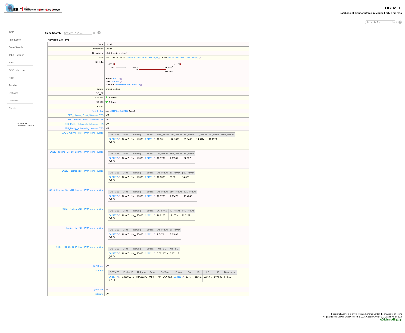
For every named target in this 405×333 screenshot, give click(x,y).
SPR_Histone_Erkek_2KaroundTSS (85, 119)
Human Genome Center (368, 314)
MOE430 (99, 270)
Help (11, 77)
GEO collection (17, 70)
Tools (11, 62)
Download (14, 100)
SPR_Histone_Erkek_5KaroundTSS (85, 115)
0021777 (113, 139)
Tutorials (13, 85)
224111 (116, 78)
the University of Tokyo (391, 314)
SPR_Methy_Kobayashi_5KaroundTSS (84, 124)
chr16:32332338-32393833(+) (143, 57)
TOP (11, 32)
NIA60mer (98, 266)
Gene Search (16, 47)
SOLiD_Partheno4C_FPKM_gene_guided (82, 209)
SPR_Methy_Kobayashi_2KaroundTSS (84, 128)
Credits (12, 108)
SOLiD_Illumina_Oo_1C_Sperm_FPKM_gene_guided (76, 151)
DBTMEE (393, 8)
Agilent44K (98, 289)
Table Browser (16, 55)
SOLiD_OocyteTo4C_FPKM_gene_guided (82, 132)
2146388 (114, 81)
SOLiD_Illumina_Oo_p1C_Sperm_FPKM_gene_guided (76, 190)
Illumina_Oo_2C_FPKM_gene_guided (84, 228)
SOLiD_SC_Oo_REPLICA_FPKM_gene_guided (79, 247)
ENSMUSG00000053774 (127, 84)
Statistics (13, 93)
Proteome (98, 294)
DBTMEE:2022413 (119, 111)
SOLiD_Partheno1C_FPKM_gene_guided (82, 171)
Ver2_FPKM (97, 111)
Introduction (15, 39)
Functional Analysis (344, 314)
